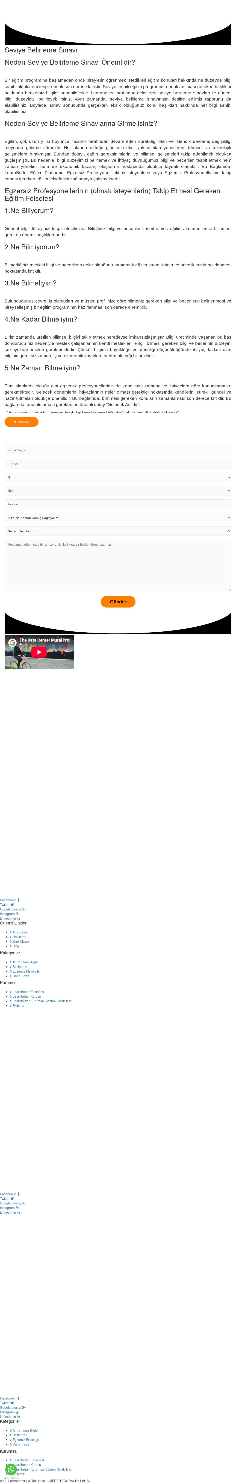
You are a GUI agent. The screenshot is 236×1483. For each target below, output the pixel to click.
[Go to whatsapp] (11, 1469)
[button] (21, 422)
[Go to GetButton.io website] (11, 1478)
